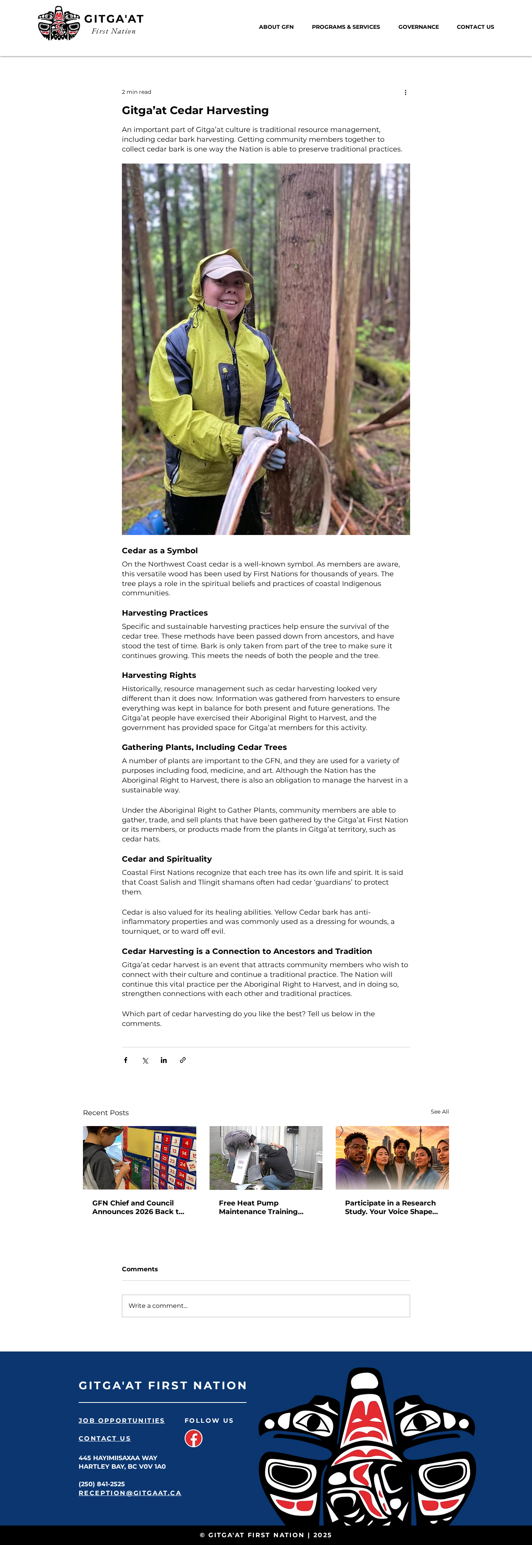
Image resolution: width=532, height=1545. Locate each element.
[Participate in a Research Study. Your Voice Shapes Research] (392, 1158)
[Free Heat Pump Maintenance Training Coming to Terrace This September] (266, 1158)
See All (440, 1111)
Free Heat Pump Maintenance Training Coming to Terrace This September (261, 1207)
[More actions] (405, 92)
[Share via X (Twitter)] (144, 1060)
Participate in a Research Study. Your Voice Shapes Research (390, 1207)
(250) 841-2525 (102, 1484)
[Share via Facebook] (125, 1060)
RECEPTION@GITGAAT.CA (130, 1493)
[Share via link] (183, 1060)
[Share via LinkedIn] (163, 1060)
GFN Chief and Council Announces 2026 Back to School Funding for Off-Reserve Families (137, 1207)
